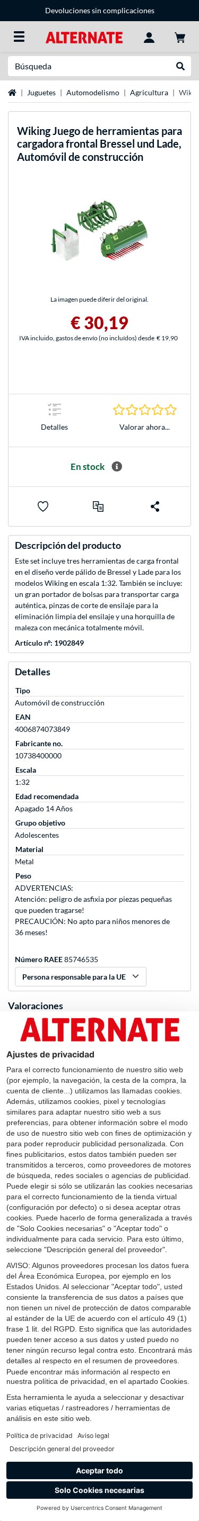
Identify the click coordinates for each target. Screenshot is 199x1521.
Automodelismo (92, 92)
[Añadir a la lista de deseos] (43, 506)
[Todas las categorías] (19, 36)
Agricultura (149, 92)
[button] (98, 506)
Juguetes (41, 92)
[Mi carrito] (180, 36)
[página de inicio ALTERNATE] (84, 36)
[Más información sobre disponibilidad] (117, 467)
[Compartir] (155, 506)
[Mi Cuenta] (149, 36)
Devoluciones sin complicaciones (99, 10)
